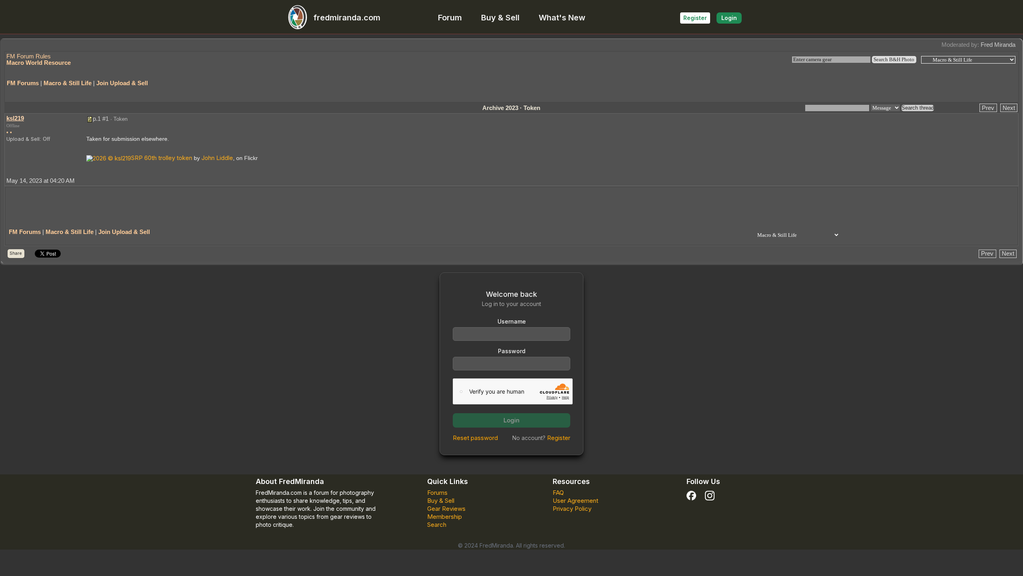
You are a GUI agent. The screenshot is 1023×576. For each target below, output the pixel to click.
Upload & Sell (23, 139)
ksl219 (15, 118)
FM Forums (23, 83)
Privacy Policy (572, 508)
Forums (437, 492)
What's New (562, 17)
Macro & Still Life (68, 83)
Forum (450, 17)
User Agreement (575, 500)
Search (436, 524)
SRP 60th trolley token (161, 158)
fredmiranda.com (346, 17)
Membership (444, 516)
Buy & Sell (500, 17)
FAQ (558, 492)
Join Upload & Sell (122, 83)
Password (511, 351)
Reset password (475, 438)
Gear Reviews (446, 508)
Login (729, 17)
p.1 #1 (101, 118)
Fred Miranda (998, 44)
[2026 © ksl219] (108, 158)
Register (695, 17)
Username (512, 321)
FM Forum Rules (28, 56)
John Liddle (217, 158)
